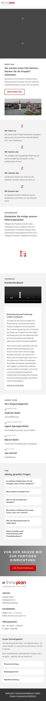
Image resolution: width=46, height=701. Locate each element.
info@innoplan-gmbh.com (17, 616)
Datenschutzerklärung (24, 693)
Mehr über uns (14, 92)
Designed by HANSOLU (26, 696)
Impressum (9, 693)
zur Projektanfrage (23, 568)
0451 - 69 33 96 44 (15, 613)
